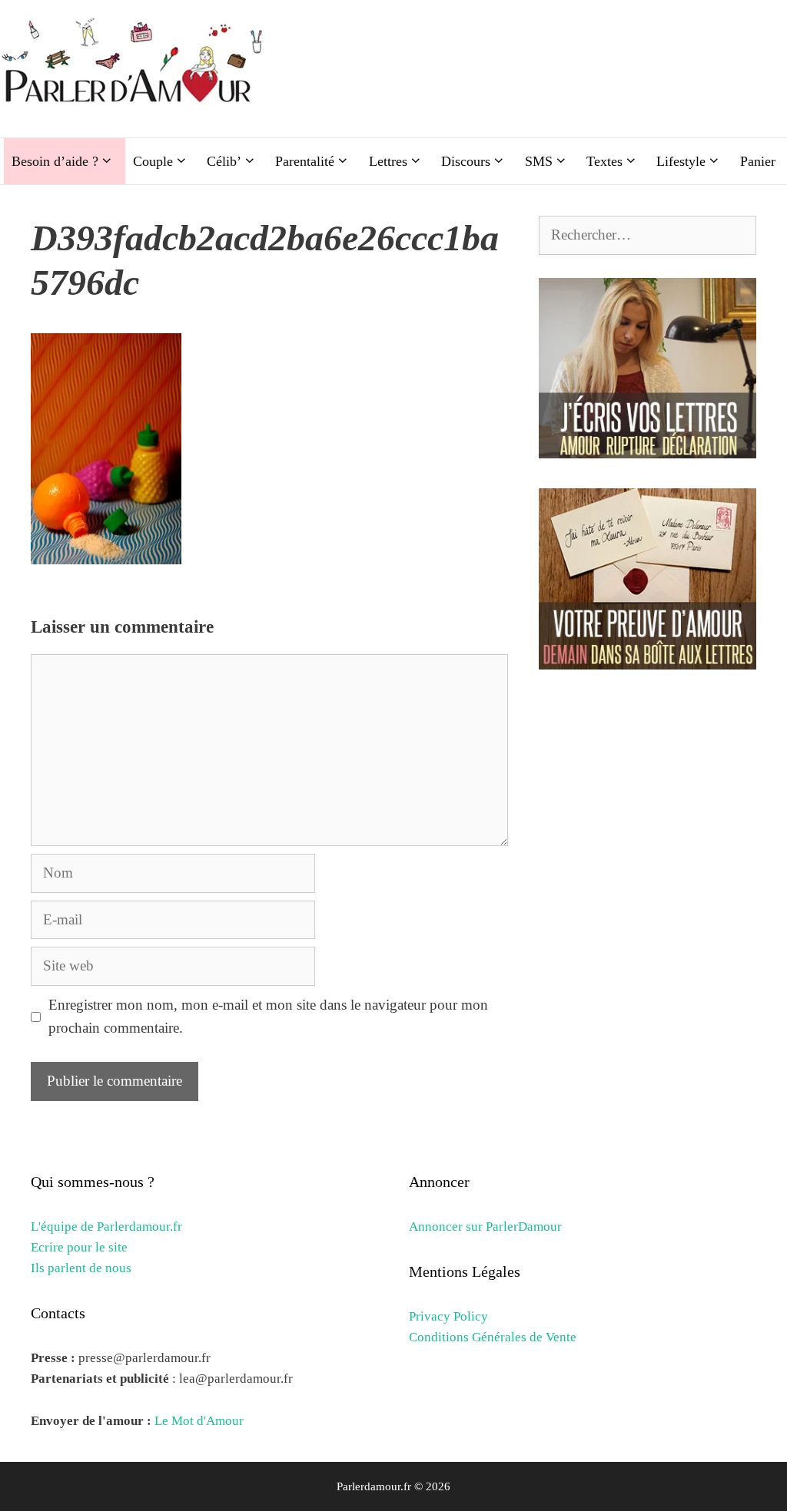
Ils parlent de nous (81, 1268)
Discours (465, 161)
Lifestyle (681, 161)
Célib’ (224, 161)
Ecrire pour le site (79, 1247)
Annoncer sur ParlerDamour (485, 1226)
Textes (604, 161)
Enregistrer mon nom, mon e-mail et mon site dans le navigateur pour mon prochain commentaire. (268, 1016)
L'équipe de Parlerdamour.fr (106, 1226)
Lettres (388, 161)
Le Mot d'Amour (199, 1420)
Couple (153, 161)
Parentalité (304, 161)
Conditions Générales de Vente (492, 1337)
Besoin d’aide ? (55, 161)
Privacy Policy (448, 1316)
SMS (539, 161)
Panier (757, 161)
